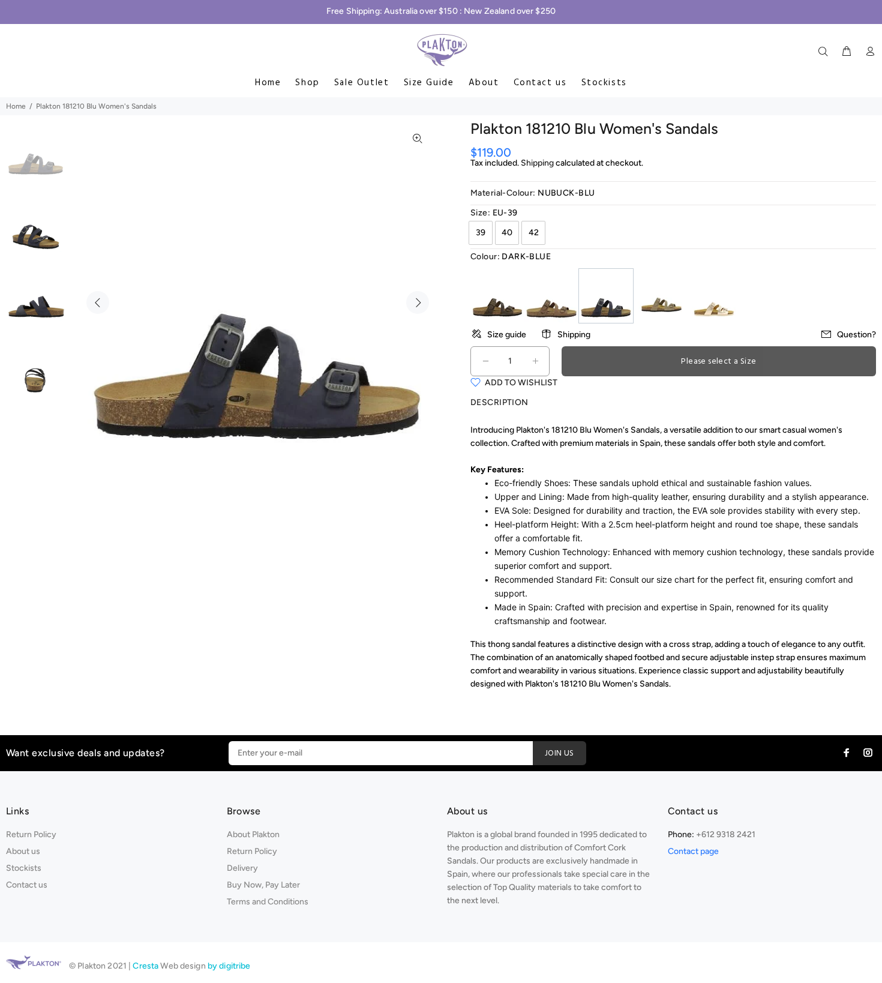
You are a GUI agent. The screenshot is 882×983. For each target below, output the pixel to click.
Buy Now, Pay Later (263, 885)
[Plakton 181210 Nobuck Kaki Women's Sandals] (661, 295)
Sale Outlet (361, 83)
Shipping (537, 163)
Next (417, 302)
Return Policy (31, 834)
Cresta (146, 966)
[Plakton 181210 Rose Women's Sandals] (715, 295)
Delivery (242, 868)
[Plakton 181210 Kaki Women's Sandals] (497, 295)
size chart (675, 579)
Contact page (693, 851)
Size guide (506, 334)
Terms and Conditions (267, 902)
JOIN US (559, 753)
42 (534, 232)
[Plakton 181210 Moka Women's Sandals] (551, 295)
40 (507, 232)
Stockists (604, 83)
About (484, 83)
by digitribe (229, 966)
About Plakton (253, 834)
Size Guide (429, 83)
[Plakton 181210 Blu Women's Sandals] (606, 295)
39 (480, 232)
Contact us (540, 83)
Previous (97, 302)
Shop (307, 83)
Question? (856, 334)
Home (268, 83)
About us (23, 851)
